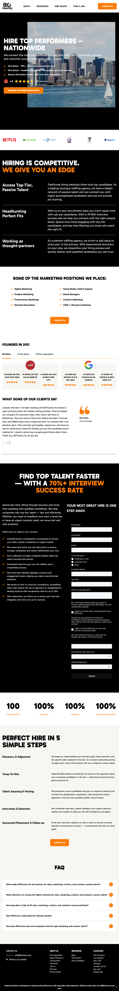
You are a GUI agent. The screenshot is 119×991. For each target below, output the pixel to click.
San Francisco (99, 955)
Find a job (78, 6)
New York (97, 961)
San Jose (97, 969)
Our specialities (56, 955)
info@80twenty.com (23, 955)
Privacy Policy (55, 972)
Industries (54, 963)
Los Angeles (98, 958)
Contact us (107, 6)
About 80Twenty (56, 958)
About (26, 6)
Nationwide (98, 972)
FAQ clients (76, 958)
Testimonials (55, 961)
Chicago (96, 963)
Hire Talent (61, 6)
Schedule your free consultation (23, 90)
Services (53, 969)
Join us (53, 966)
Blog (73, 955)
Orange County (99, 966)
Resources (42, 6)
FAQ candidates (78, 961)
